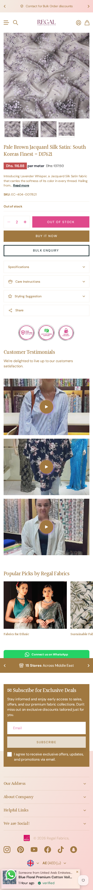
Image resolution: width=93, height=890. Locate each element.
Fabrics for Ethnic (16, 634)
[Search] (15, 23)
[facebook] (47, 849)
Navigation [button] (6, 23)
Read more (21, 185)
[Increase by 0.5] (25, 222)
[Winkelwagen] (87, 23)
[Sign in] (78, 23)
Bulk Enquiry (46, 250)
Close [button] (46, 783)
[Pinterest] (20, 849)
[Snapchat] (73, 849)
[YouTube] (34, 849)
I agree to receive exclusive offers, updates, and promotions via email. (49, 757)
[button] (4, 6)
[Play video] (46, 407)
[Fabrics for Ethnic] (35, 605)
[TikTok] (61, 849)
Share (19, 310)
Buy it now (47, 236)
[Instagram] (7, 849)
